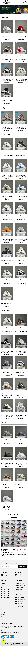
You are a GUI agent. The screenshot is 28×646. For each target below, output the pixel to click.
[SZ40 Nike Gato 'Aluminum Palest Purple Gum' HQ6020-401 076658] (21, 229)
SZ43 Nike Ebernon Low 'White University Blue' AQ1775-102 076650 (21, 177)
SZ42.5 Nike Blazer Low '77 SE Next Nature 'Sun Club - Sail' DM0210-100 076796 (7, 305)
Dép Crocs (5, 423)
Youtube (19, 575)
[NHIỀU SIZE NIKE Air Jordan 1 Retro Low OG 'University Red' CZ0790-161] (21, 47)
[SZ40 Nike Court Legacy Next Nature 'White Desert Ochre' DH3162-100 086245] (7, 143)
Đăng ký (2, 616)
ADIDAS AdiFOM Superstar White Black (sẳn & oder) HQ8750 (21, 80)
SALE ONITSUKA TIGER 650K (7, 597)
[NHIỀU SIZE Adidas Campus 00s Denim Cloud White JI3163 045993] (21, 362)
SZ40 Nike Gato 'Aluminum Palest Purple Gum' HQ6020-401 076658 (21, 241)
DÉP (2, 587)
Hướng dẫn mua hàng (19, 583)
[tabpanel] (14, 9)
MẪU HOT (5, 108)
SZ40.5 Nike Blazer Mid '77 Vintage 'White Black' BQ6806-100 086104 (21, 262)
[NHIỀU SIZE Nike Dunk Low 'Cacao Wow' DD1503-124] (7, 47)
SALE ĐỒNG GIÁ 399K (5, 591)
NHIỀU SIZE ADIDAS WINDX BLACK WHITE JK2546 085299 (21, 395)
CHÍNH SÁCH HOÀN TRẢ (20, 601)
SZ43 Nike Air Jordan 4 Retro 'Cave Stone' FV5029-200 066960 (7, 129)
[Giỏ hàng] (26, 2)
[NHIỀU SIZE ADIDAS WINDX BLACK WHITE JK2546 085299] (21, 384)
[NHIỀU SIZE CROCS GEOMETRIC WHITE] (7, 26)
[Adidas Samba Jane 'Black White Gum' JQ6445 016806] (21, 320)
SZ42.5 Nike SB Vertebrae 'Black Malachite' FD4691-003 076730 (21, 155)
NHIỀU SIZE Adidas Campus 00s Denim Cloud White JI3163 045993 (21, 374)
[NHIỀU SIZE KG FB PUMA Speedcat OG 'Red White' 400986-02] (21, 26)
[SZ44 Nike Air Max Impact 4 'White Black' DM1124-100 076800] (21, 208)
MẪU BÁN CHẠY (7, 17)
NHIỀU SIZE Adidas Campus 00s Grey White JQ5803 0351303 (7, 395)
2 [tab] (14, 12)
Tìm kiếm (3, 612)
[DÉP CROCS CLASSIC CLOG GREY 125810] (7, 432)
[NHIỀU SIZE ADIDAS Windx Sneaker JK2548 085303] (7, 405)
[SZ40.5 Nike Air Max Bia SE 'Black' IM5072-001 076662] (7, 250)
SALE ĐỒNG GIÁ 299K (5, 593)
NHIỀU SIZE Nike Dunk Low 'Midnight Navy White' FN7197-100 (7, 80)
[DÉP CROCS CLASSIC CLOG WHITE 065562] (21, 453)
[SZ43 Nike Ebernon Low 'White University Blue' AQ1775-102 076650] (21, 165)
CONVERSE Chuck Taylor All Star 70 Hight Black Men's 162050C (7, 102)
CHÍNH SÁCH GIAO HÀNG (20, 599)
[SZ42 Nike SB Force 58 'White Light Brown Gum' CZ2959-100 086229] (7, 186)
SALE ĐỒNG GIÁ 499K (5, 589)
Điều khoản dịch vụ (19, 589)
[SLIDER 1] (14, 9)
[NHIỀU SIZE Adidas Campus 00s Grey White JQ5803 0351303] (7, 384)
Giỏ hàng (3, 618)
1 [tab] (13, 12)
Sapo (17, 644)
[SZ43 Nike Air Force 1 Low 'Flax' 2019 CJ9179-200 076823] (7, 229)
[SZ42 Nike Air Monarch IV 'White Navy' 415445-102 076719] (7, 208)
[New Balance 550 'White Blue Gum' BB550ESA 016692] (21, 341)
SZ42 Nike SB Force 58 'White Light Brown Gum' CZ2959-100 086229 (7, 198)
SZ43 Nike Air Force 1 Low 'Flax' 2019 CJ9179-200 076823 (7, 241)
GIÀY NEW (5, 311)
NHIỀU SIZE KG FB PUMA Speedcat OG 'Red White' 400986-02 (21, 38)
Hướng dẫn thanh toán (20, 585)
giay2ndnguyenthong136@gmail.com (10, 632)
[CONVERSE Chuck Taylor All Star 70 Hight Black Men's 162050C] (7, 90)
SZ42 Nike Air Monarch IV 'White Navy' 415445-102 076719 (7, 219)
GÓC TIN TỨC (14, 514)
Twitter (19, 572)
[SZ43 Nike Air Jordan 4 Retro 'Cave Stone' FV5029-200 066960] (7, 117)
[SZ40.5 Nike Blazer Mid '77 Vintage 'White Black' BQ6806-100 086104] (21, 250)
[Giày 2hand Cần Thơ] (7, 2)
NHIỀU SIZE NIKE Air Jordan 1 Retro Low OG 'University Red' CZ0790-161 (21, 59)
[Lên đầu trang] (26, 451)
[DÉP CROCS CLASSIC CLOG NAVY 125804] (21, 432)
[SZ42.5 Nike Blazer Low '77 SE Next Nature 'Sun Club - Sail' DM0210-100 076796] (7, 293)
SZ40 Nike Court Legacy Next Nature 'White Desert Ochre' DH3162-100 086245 (7, 155)
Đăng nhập (3, 614)
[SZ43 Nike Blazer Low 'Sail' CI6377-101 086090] (7, 272)
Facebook (5, 572)
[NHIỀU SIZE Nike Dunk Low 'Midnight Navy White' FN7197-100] (7, 69)
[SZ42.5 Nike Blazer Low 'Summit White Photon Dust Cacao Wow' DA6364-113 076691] (7, 165)
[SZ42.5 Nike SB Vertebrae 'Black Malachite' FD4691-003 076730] (21, 143)
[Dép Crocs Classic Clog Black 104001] (7, 453)
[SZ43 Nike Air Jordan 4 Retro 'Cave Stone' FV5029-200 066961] (21, 117)
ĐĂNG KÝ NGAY (22, 566)
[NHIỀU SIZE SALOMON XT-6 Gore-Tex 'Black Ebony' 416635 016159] (7, 362)
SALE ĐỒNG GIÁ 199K (5, 595)
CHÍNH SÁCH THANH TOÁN (21, 597)
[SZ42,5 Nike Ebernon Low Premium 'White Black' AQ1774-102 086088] (21, 272)
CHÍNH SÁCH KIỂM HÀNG (20, 606)
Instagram (6, 575)
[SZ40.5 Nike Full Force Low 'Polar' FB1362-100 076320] (21, 186)
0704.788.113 (5, 630)
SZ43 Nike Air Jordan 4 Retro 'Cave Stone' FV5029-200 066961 (21, 129)
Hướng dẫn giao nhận (19, 587)
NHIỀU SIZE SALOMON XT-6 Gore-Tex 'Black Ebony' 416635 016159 (7, 374)
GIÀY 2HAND (6, 135)
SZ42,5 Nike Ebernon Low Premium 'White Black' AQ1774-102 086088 (21, 283)
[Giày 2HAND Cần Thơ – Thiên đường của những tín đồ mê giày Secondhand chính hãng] (14, 533)
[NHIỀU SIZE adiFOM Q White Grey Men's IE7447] (21, 405)
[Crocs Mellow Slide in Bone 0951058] (21, 474)
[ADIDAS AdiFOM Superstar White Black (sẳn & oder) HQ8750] (21, 69)
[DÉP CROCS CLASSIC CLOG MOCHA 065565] (7, 474)
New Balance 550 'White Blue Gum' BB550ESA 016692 (21, 353)
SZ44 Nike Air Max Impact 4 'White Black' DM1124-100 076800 (21, 219)
